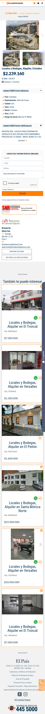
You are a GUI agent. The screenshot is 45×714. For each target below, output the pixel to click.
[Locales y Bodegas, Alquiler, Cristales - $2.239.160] (22, 35)
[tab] (22, 90)
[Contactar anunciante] (40, 319)
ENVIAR (22, 193)
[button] (22, 90)
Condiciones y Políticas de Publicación (22, 672)
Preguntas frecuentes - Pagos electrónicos (22, 686)
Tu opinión (43, 355)
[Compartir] (42, 3)
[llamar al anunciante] (42, 682)
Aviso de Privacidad (22, 679)
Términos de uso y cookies (22, 683)
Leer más (21, 141)
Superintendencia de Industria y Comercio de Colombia (22, 690)
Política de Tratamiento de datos (20, 200)
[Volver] (3, 3)
